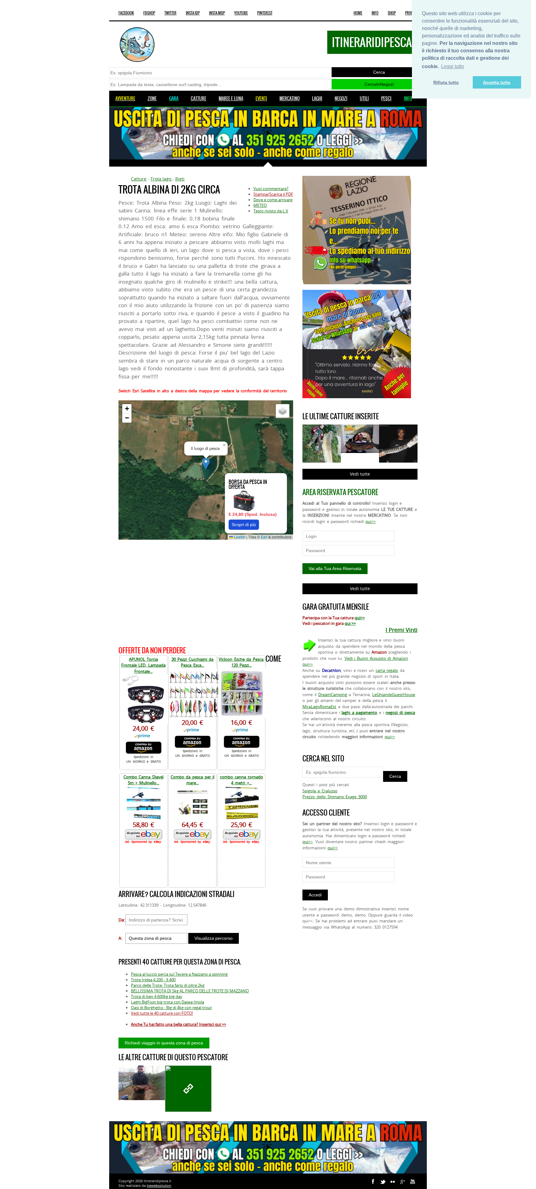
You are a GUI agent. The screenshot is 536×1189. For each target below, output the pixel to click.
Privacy (411, 13)
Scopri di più (244, 524)
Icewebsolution (159, 1185)
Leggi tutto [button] (452, 66)
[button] (206, 463)
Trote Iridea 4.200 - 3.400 (153, 979)
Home (358, 13)
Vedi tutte (360, 474)
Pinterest (264, 13)
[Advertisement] (205, 592)
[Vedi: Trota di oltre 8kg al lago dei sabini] (188, 1088)
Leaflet (239, 536)
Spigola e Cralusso (319, 791)
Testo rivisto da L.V (270, 211)
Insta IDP (193, 13)
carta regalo (387, 670)
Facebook (126, 13)
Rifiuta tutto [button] (446, 82)
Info (375, 13)
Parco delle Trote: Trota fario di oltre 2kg (167, 985)
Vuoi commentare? (270, 188)
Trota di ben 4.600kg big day (156, 996)
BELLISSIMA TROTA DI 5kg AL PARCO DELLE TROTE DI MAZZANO (190, 991)
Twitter (170, 13)
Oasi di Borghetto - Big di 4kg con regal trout (171, 1007)
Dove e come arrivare (273, 200)
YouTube (241, 13)
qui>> (370, 521)
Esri (264, 536)
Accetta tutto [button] (497, 82)
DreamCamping (332, 694)
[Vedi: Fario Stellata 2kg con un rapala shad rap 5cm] (141, 1082)
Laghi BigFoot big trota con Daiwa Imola (167, 1002)
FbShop (149, 13)
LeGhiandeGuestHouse (393, 694)
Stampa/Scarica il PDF (273, 194)
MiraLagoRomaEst (319, 706)
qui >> (350, 623)
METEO (260, 205)
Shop (392, 13)
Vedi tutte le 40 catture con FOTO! (162, 1013)
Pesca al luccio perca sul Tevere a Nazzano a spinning (179, 974)
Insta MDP (217, 13)
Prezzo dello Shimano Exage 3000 (334, 796)
